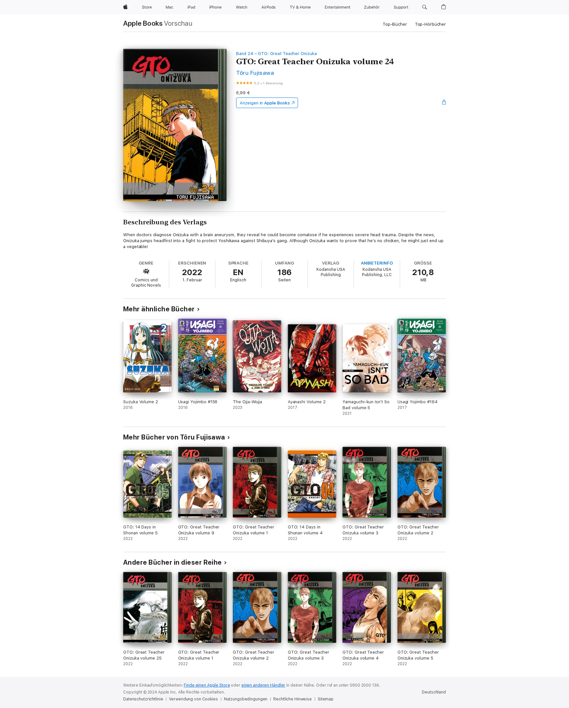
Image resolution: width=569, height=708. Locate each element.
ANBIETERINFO (377, 263)
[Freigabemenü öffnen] (444, 103)
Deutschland (434, 692)
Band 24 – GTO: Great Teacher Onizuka (276, 53)
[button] (425, 7)
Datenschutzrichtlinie (143, 699)
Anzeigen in (265, 102)
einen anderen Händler (263, 685)
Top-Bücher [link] (395, 24)
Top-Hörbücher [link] (430, 24)
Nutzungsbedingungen (246, 699)
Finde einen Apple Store (207, 685)
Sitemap (326, 699)
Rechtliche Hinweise (292, 699)
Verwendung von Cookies (193, 699)
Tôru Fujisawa (255, 72)
